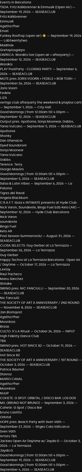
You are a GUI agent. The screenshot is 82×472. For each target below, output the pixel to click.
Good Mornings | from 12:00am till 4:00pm (33, 112)
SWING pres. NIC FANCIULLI (21, 288)
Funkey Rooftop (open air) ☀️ (23, 36)
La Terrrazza (45, 250)
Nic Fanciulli (9, 298)
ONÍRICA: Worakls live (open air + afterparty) (35, 55)
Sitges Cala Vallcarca (52, 426)
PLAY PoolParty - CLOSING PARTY (26, 69)
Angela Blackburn (14, 198)
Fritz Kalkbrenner (13, 16)
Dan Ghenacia (11, 140)
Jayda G (6, 450)
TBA (3, 341)
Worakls (6, 64)
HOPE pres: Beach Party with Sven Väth (31, 422)
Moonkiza (7, 322)
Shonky (5, 136)
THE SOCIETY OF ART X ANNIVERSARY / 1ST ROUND (39, 360)
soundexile (8, 221)
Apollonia (7, 131)
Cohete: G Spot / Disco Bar (21, 407)
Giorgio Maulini (12, 169)
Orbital (5, 417)
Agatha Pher (10, 26)
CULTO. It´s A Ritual (15, 331)
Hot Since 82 (10, 355)
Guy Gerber (9, 255)
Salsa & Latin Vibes (15, 183)
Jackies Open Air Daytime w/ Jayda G (29, 441)
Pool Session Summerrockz (21, 236)
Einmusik (7, 21)
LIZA (3, 98)
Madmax (7, 45)
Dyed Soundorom (13, 145)
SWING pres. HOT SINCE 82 (21, 345)
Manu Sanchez (11, 279)
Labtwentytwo (15, 40)
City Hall (44, 107)
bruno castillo (11, 412)
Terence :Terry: (11, 164)
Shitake (6, 283)
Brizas (4, 326)
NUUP (4, 393)
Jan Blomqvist (11, 312)
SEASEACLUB (45, 12)
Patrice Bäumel (12, 369)
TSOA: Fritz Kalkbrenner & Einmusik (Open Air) (35, 7)
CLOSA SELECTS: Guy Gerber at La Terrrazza (34, 245)
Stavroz (6, 374)
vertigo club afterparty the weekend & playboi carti (41, 102)
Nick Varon (8, 217)
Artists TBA (8, 436)
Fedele (5, 93)
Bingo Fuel (8, 226)
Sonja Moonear (11, 150)
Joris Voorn (8, 88)
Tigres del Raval (12, 193)
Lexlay (5, 269)
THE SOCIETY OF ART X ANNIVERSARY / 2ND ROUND (39, 303)
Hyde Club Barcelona (52, 212)
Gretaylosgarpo (12, 50)
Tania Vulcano (11, 155)
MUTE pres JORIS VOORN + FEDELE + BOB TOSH (36, 78)
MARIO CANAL (11, 379)
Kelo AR (6, 231)
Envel (4, 31)
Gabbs (5, 160)
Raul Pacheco (11, 274)
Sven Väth (8, 431)
